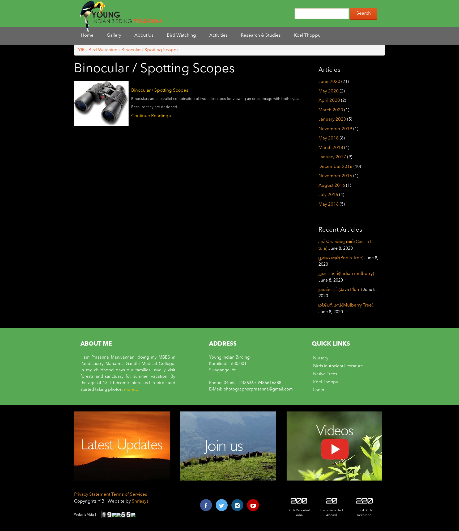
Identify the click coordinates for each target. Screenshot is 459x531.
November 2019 (335, 129)
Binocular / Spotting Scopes (159, 90)
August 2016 (331, 185)
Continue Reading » (151, 116)
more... (131, 389)
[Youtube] (253, 505)
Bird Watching (103, 50)
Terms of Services (129, 494)
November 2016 (335, 176)
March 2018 (330, 148)
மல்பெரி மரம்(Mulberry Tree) (345, 305)
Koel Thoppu (325, 382)
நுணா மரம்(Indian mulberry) (346, 273)
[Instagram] (237, 505)
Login (318, 390)
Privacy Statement (92, 494)
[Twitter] (222, 505)
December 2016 (335, 166)
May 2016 (328, 204)
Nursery (320, 358)
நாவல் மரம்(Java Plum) (340, 289)
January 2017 (332, 157)
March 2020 (330, 110)
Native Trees (325, 374)
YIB (81, 50)
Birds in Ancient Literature (338, 366)
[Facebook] (206, 505)
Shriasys (140, 501)
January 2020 (332, 119)
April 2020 (329, 100)
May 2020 (328, 91)
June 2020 (329, 81)
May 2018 (328, 138)
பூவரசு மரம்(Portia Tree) (340, 258)
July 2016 (328, 195)
